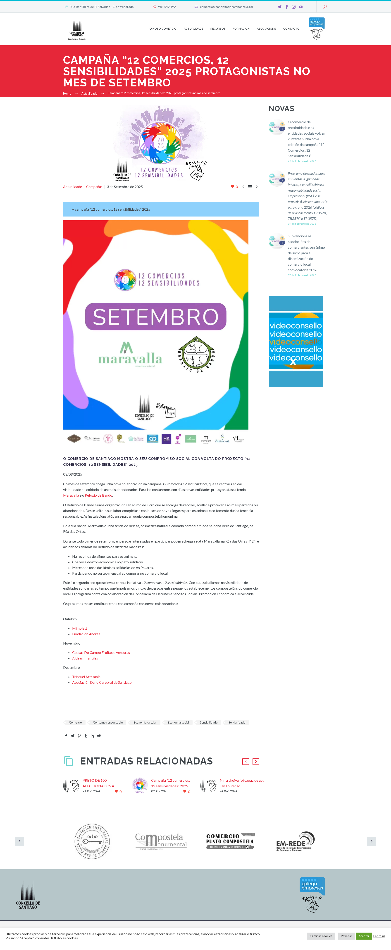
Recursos (218, 28)
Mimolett (79, 628)
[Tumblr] (86, 736)
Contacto (291, 28)
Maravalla (71, 495)
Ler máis (379, 936)
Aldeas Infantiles (85, 658)
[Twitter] (279, 7)
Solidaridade (237, 722)
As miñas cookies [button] (321, 936)
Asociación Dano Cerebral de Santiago (102, 682)
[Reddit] (99, 736)
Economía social (178, 722)
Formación (241, 28)
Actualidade (193, 28)
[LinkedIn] (92, 736)
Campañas (94, 186)
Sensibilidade (208, 722)
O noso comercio (163, 28)
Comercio (75, 722)
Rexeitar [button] (346, 936)
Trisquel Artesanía (86, 676)
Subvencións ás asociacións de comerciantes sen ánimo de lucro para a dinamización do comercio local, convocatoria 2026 (306, 253)
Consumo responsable (108, 722)
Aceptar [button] (364, 936)
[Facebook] (286, 7)
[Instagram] (294, 7)
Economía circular (145, 722)
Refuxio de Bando (98, 495)
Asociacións (266, 28)
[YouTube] (301, 7)
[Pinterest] (79, 736)
